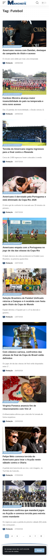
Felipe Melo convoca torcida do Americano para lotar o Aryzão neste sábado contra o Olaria (22, 459)
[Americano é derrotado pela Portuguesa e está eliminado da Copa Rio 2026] (24, 180)
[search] (37, 3)
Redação (9, 63)
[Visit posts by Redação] (4, 63)
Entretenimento (10, 401)
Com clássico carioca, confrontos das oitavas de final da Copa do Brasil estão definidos (23, 355)
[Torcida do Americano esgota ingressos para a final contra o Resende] (24, 132)
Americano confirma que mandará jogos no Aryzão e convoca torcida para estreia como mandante (24, 513)
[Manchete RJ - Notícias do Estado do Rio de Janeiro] (16, 3)
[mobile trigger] (5, 3)
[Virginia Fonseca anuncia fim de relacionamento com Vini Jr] (24, 389)
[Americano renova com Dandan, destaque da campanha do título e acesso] (24, 34)
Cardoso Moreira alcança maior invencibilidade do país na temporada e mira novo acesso (23, 101)
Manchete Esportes (12, 46)
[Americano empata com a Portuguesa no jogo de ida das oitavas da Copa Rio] (24, 231)
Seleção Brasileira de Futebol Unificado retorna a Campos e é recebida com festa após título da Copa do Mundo (24, 301)
